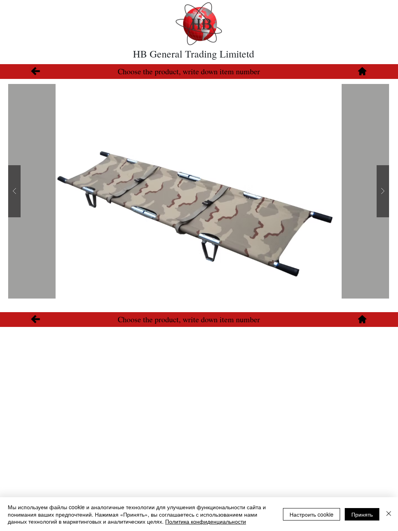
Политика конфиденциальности (205, 521)
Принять (362, 514)
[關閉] (388, 514)
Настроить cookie (311, 514)
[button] (198, 191)
